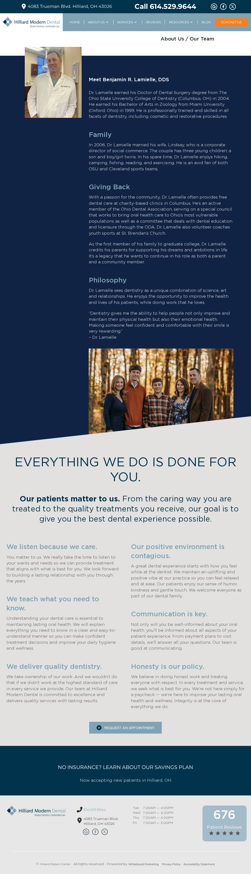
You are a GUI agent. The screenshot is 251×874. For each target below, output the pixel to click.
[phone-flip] (79, 810)
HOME (75, 22)
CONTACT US (231, 22)
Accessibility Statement (199, 864)
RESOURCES (179, 22)
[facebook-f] (223, 6)
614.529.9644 (95, 809)
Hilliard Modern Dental (55, 864)
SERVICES (125, 22)
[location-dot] (79, 820)
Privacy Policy (171, 864)
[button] (125, 728)
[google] (214, 6)
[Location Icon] (24, 6)
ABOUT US (96, 22)
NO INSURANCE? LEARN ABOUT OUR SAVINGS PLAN (125, 767)
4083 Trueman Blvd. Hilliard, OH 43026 (70, 6)
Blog (206, 22)
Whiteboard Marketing (143, 864)
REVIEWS (153, 22)
